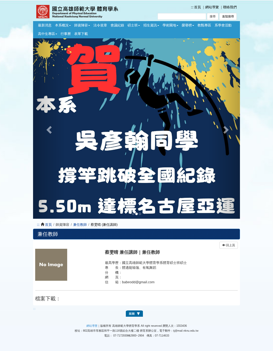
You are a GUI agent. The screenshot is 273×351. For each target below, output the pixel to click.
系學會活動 (223, 25)
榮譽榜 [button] (187, 25)
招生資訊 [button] (150, 25)
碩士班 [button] (133, 25)
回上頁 (230, 245)
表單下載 (81, 34)
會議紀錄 (117, 25)
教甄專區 (204, 25)
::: (192, 7)
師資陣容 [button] (81, 25)
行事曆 (66, 34)
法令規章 (100, 25)
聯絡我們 (230, 7)
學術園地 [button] (169, 25)
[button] (48, 128)
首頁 (197, 7)
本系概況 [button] (62, 25)
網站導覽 (212, 7)
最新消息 (45, 25)
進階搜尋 (228, 16)
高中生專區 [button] (46, 34)
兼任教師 (80, 224)
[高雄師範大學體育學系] (84, 11)
